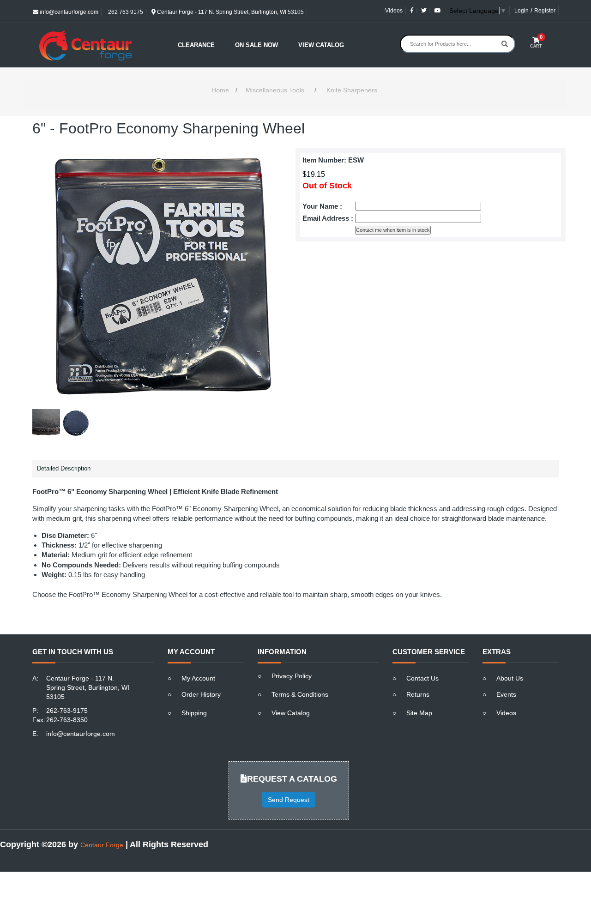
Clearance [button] (196, 45)
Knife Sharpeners (351, 90)
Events (506, 694)
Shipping (194, 713)
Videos (394, 10)
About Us (509, 678)
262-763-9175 (67, 710)
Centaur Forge (101, 845)
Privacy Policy (291, 676)
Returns (417, 694)
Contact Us (422, 678)
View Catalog (321, 45)
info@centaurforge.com (68, 12)
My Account (198, 678)
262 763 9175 (125, 12)
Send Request (288, 799)
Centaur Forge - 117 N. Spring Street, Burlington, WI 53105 (230, 12)
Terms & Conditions (299, 694)
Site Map (419, 713)
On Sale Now (256, 45)
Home (220, 90)
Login (521, 10)
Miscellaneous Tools (275, 90)
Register (544, 10)
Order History (201, 694)
